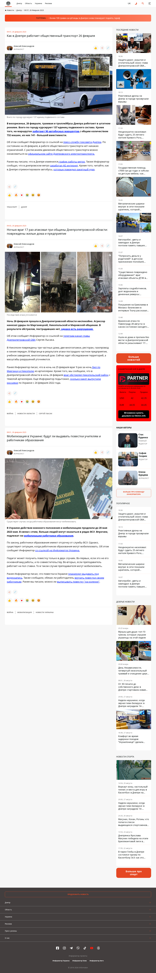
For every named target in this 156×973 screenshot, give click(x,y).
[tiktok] (84, 948)
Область (28, 3)
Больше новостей (133, 358)
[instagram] (64, 948)
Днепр (19, 3)
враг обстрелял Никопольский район (86, 375)
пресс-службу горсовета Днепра (82, 142)
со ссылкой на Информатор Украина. (57, 550)
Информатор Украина (61, 961)
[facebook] (57, 948)
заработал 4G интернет (64, 165)
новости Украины (45, 612)
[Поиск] (142, 3)
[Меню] (149, 3)
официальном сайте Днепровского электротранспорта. (61, 153)
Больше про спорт (134, 873)
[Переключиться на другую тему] (136, 3)
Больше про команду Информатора (133, 493)
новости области (26, 413)
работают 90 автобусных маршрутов (56, 131)
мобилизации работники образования (48, 535)
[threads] (98, 948)
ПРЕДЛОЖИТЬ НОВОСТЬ (78, 894)
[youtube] (91, 948)
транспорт (12, 207)
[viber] (78, 948)
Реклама (48, 3)
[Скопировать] (108, 47)
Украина (38, 3)
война (10, 413)
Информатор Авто (97, 961)
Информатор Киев (79, 961)
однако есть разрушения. (77, 329)
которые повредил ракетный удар (74, 169)
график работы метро (71, 161)
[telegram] (71, 948)
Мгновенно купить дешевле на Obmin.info (134, 414)
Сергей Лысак (45, 413)
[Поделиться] (102, 47)
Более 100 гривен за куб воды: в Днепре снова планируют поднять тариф (85, 18)
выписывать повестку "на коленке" (78, 581)
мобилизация (24, 612)
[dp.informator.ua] (8, 3)
